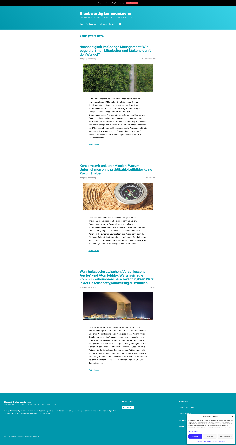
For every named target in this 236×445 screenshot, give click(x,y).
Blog (81, 24)
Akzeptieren (195, 436)
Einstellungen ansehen (225, 436)
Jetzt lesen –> (132, 3)
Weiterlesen (93, 144)
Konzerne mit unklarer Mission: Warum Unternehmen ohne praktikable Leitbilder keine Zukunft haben (116, 169)
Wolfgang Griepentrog (45, 411)
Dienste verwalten (194, 431)
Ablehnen (210, 436)
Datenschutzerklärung (212, 441)
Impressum (222, 441)
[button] (232, 416)
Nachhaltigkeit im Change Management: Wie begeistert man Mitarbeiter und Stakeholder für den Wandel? (116, 50)
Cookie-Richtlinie (201, 441)
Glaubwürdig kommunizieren (106, 13)
